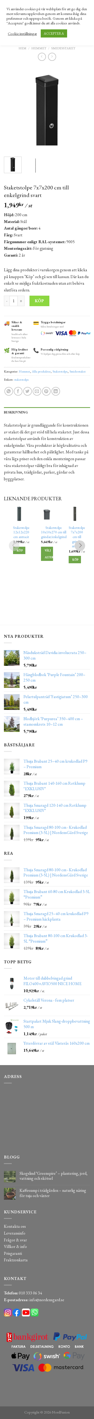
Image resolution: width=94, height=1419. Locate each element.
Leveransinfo (14, 1233)
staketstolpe (21, 379)
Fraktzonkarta (16, 1260)
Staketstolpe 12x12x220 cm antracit (21, 532)
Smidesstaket (63, 48)
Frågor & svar (15, 1240)
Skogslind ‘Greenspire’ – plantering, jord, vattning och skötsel (53, 1176)
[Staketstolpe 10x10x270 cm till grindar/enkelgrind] (47, 513)
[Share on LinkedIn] (55, 391)
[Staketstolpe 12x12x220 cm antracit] (19, 513)
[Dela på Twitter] (27, 391)
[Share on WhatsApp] (8, 391)
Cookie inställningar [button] (22, 33)
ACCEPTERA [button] (54, 33)
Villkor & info (15, 1246)
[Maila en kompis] (37, 391)
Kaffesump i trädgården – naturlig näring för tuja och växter (53, 1193)
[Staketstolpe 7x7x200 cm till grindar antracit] (75, 513)
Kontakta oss (15, 1226)
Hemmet (38, 48)
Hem (22, 48)
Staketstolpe (60, 371)
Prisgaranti (13, 1253)
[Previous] (12, 109)
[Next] (81, 109)
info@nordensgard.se (47, 1300)
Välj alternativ (49, 554)
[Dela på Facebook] (18, 391)
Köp (39, 301)
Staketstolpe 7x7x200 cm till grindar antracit (77, 537)
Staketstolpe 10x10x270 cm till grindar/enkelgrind (54, 532)
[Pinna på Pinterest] (46, 391)
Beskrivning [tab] (16, 412)
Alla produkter (41, 371)
